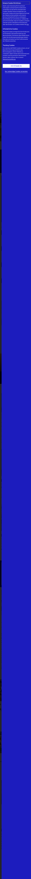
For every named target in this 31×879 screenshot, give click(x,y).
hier (28, 24)
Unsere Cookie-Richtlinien (12, 3)
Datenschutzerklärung (9, 59)
